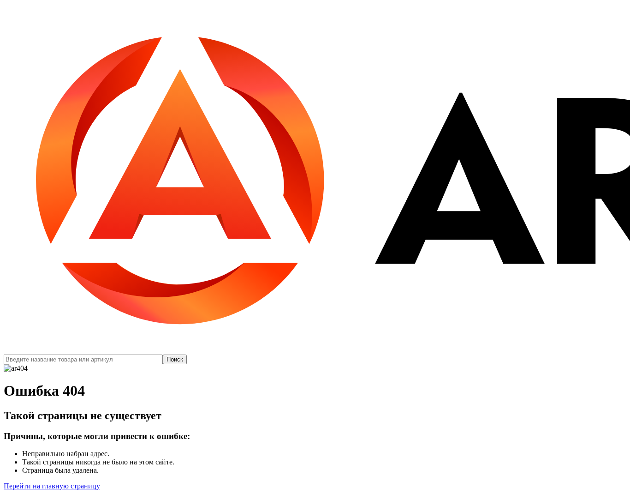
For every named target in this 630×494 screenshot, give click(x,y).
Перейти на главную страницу (52, 486)
